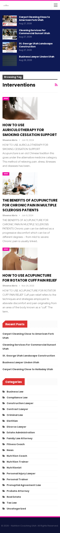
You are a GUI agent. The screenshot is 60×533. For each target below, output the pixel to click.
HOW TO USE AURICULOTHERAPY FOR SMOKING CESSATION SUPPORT (29, 130)
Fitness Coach (16, 444)
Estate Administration (21, 432)
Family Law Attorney (19, 438)
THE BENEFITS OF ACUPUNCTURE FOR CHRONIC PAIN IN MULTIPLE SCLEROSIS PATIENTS (30, 205)
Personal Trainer (17, 479)
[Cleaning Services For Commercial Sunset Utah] (9, 34)
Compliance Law (17, 397)
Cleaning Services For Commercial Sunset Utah (34, 32)
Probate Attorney (18, 491)
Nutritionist (14, 467)
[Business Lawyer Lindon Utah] (9, 60)
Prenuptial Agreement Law (24, 485)
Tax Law (12, 502)
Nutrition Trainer (17, 461)
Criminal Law (15, 415)
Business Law (15, 391)
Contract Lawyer (17, 409)
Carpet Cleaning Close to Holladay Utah (27, 369)
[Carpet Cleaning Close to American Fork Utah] (9, 20)
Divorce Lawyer (16, 426)
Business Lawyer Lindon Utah (36, 56)
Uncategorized (16, 508)
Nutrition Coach (17, 456)
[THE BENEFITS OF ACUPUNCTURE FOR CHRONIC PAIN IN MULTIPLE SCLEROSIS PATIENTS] (20, 183)
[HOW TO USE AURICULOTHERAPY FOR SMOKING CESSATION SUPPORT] (20, 108)
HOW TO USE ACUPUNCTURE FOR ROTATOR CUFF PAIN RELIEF (29, 278)
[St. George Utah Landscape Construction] (9, 47)
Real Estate (14, 497)
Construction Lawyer (20, 403)
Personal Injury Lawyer (21, 473)
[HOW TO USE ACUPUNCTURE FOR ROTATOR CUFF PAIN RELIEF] (20, 259)
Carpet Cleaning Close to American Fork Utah (34, 18)
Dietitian (12, 421)
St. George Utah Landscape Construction (36, 45)
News (6, 98)
